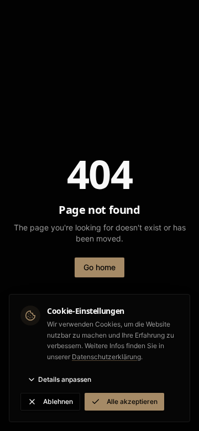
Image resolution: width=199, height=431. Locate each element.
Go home (99, 267)
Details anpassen (64, 379)
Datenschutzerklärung (106, 357)
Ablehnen (58, 401)
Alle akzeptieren (132, 401)
